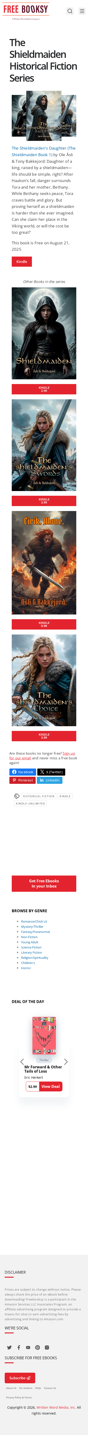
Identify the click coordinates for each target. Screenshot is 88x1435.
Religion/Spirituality (34, 957)
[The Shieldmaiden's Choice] (44, 680)
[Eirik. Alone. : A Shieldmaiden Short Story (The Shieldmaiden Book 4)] (44, 562)
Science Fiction (31, 947)
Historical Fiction (38, 796)
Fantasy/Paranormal (35, 932)
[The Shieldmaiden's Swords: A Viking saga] (44, 445)
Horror (26, 968)
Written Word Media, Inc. (56, 1407)
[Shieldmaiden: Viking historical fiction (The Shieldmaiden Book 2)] (44, 333)
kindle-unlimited (30, 803)
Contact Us (50, 1388)
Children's (28, 963)
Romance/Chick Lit (34, 921)
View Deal (51, 1086)
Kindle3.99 (44, 500)
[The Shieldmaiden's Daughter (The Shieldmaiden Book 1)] (44, 116)
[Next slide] (66, 1061)
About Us (11, 1388)
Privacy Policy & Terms (19, 1397)
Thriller (44, 1060)
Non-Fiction (29, 937)
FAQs (38, 1388)
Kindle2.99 (44, 389)
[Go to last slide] (22, 1061)
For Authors (25, 1388)
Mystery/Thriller (32, 926)
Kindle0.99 (44, 624)
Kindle (21, 261)
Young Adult (29, 942)
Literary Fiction (31, 952)
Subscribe (17, 1378)
